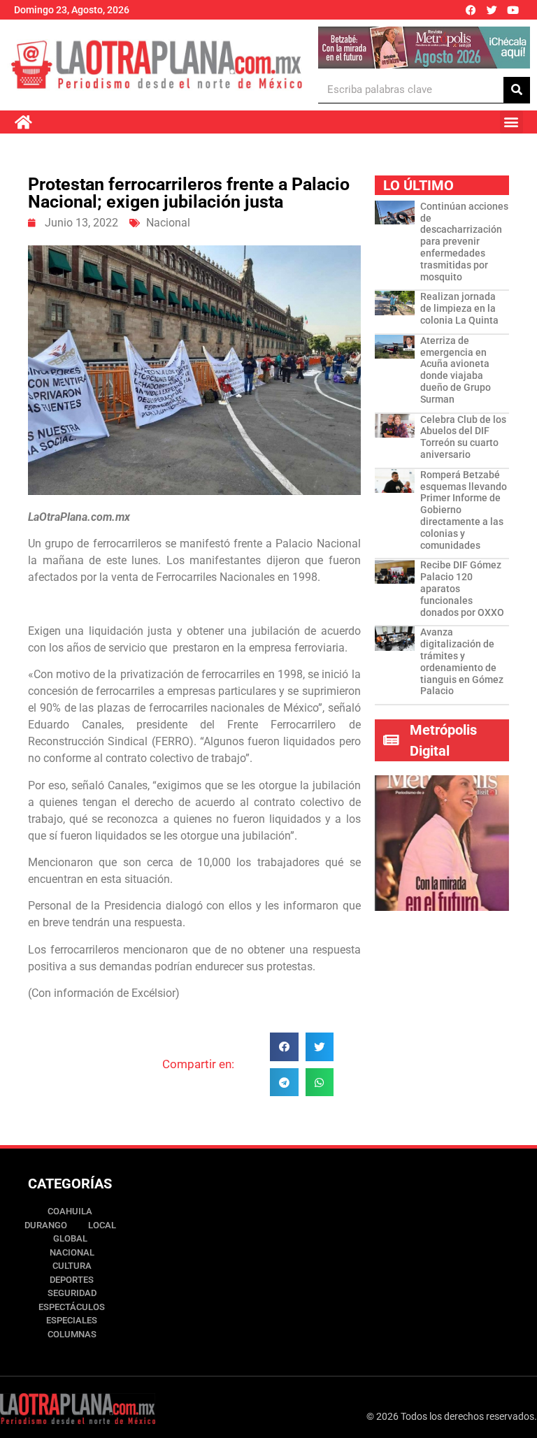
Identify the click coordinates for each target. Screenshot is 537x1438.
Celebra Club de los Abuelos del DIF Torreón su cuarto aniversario (463, 437)
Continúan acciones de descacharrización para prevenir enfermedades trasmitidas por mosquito (464, 241)
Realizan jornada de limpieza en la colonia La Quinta (459, 308)
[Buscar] (516, 90)
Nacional (168, 222)
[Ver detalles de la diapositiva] (423, 48)
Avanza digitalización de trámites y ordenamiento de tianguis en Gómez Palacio (461, 661)
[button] (511, 122)
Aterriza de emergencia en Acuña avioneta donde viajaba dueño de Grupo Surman (455, 370)
